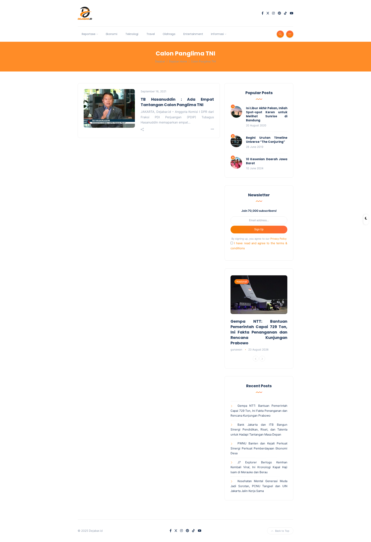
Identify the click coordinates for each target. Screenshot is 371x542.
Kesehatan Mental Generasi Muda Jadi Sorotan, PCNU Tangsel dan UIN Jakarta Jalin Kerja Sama (259, 486)
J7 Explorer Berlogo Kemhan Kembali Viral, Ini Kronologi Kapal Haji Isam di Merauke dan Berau (259, 467)
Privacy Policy (278, 238)
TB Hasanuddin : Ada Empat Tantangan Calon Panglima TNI (177, 102)
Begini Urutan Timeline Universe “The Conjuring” (266, 140)
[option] (259, 313)
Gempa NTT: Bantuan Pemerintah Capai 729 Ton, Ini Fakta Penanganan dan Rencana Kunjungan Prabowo (259, 332)
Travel (150, 34)
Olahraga (169, 34)
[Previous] (256, 359)
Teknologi (131, 34)
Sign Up (259, 229)
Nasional (242, 281)
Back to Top (282, 530)
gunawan (236, 349)
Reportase (88, 34)
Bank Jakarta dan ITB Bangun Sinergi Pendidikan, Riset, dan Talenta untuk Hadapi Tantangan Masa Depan (259, 429)
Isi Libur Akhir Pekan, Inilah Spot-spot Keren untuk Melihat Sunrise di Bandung (266, 114)
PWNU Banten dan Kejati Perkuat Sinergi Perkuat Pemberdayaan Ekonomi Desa (259, 448)
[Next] (262, 359)
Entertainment (193, 34)
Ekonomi (111, 34)
